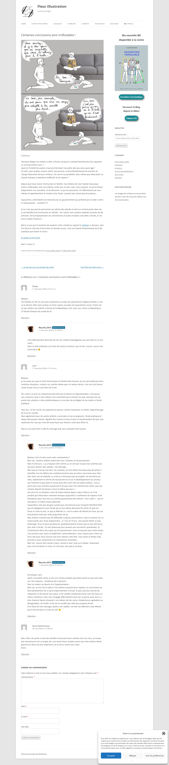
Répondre (25, 318)
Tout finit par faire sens (92, 267)
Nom (24, 706)
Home (23, 24)
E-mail (24, 716)
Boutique (114, 24)
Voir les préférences (155, 755)
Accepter (111, 755)
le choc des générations (124, 171)
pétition (85, 225)
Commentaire (28, 677)
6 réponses (25, 155)
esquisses (58, 24)
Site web (25, 726)
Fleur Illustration (51, 6)
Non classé (119, 174)
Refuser (132, 755)
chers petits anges (40, 24)
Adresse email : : (121, 134)
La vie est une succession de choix (37, 267)
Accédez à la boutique (131, 97)
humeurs (72, 24)
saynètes (85, 24)
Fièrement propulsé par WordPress (34, 754)
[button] (163, 733)
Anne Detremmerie (41, 626)
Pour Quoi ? (100, 24)
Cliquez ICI (131, 118)
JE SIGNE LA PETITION (30, 238)
